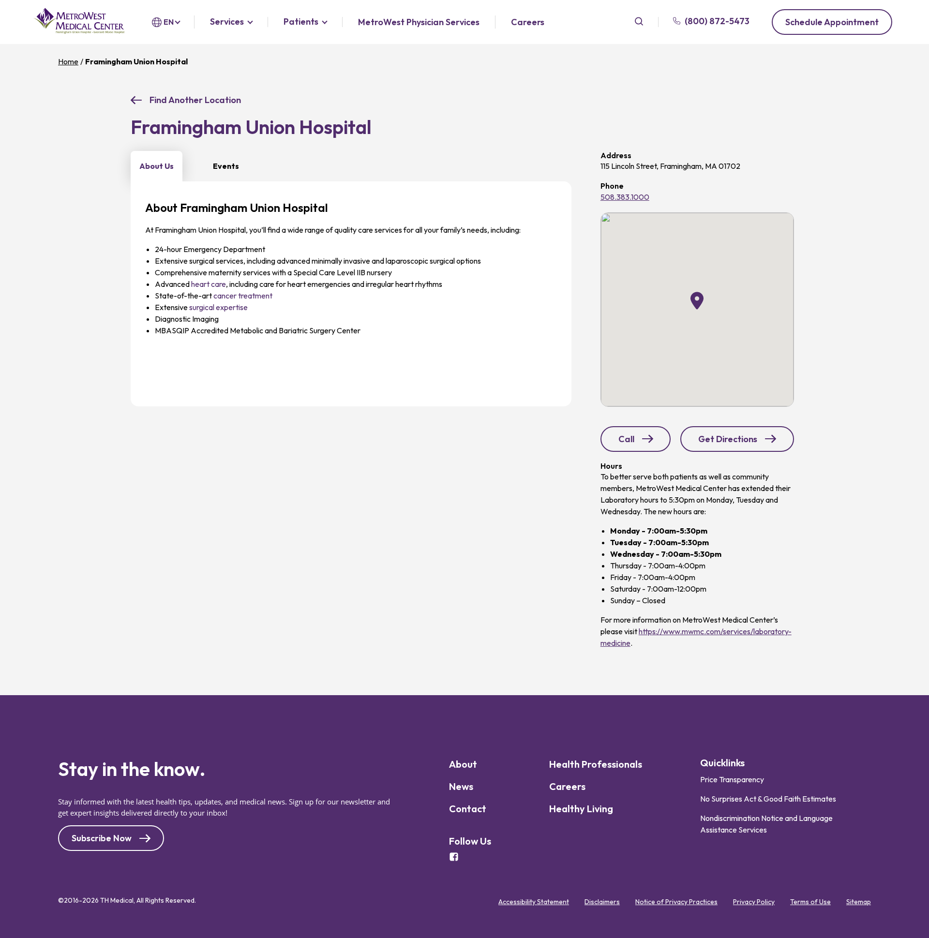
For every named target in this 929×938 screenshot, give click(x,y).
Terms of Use (810, 901)
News (461, 786)
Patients (301, 22)
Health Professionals (595, 764)
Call (644, 442)
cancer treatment (242, 295)
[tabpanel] (351, 293)
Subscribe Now (102, 838)
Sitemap (858, 901)
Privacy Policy (754, 901)
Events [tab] (226, 166)
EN (169, 22)
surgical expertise (218, 307)
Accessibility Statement (533, 901)
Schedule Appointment (832, 22)
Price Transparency (732, 779)
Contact (467, 809)
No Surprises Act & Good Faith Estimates (768, 799)
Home (68, 61)
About (463, 764)
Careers (527, 22)
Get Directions (730, 442)
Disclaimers (602, 901)
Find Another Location (195, 99)
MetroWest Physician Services (418, 22)
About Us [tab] (156, 166)
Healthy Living (581, 809)
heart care (208, 284)
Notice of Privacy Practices (676, 901)
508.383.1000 (624, 197)
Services (227, 22)
